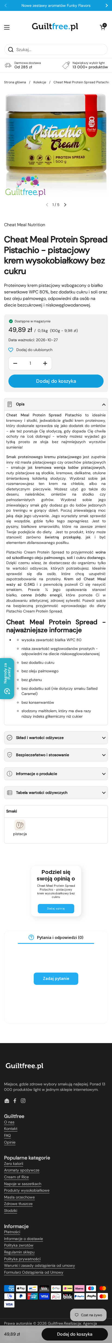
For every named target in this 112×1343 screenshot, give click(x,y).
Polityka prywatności (22, 1258)
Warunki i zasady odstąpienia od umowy (39, 1265)
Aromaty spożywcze (21, 1170)
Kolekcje (39, 82)
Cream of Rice (16, 1176)
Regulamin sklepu (19, 1252)
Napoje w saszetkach (22, 1183)
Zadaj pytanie (56, 978)
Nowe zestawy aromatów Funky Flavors (56, 5)
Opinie (9, 1142)
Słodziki (10, 1210)
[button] (102, 27)
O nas (9, 1122)
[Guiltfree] (54, 27)
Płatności (12, 1231)
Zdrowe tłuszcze (18, 1203)
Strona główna (15, 82)
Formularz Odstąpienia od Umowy (33, 1272)
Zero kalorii (13, 1163)
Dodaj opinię (56, 908)
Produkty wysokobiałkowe (26, 1190)
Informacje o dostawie (23, 1238)
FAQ (7, 1135)
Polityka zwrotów (18, 1245)
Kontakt (10, 1128)
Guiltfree (55, 1323)
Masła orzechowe (19, 1197)
